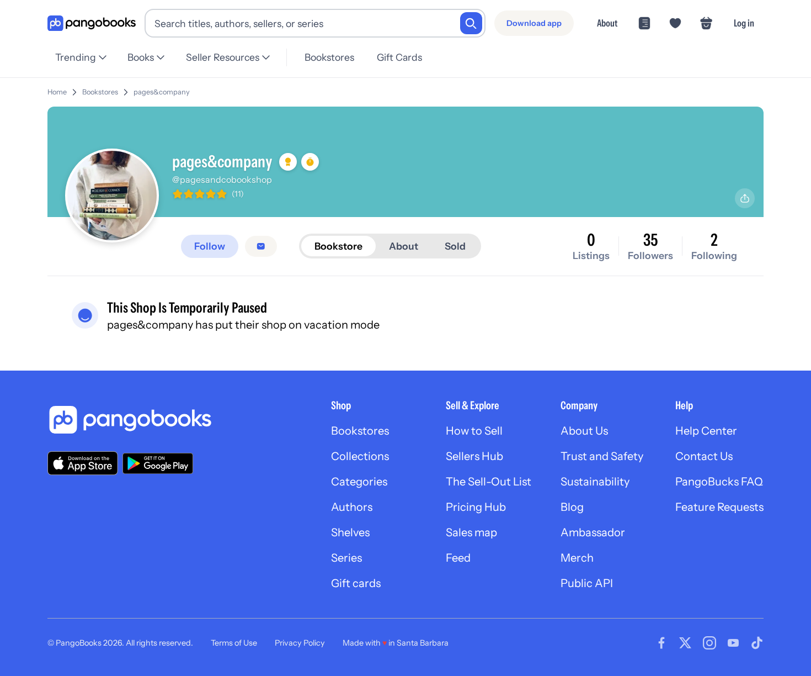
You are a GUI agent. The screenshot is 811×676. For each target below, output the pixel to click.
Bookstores (329, 57)
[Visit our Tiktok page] (757, 642)
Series (346, 557)
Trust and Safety (602, 456)
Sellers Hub (474, 456)
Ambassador (593, 532)
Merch (577, 557)
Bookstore (338, 246)
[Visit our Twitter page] (685, 642)
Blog (572, 507)
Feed (458, 557)
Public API (587, 583)
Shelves (350, 532)
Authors (351, 507)
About (607, 23)
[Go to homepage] (91, 23)
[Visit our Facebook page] (661, 642)
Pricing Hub (476, 507)
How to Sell (474, 430)
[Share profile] (745, 198)
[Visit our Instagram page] (709, 642)
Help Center (706, 430)
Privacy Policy (300, 643)
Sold (455, 246)
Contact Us (704, 456)
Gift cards (356, 583)
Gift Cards (399, 57)
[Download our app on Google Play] (157, 463)
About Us (584, 430)
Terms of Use (234, 643)
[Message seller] (261, 246)
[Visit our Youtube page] (733, 642)
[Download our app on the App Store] (82, 463)
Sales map (471, 532)
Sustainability (595, 481)
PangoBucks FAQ (719, 481)
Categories (359, 481)
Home (57, 92)
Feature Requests (719, 507)
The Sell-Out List (488, 481)
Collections (360, 456)
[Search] (471, 23)
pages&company (162, 92)
